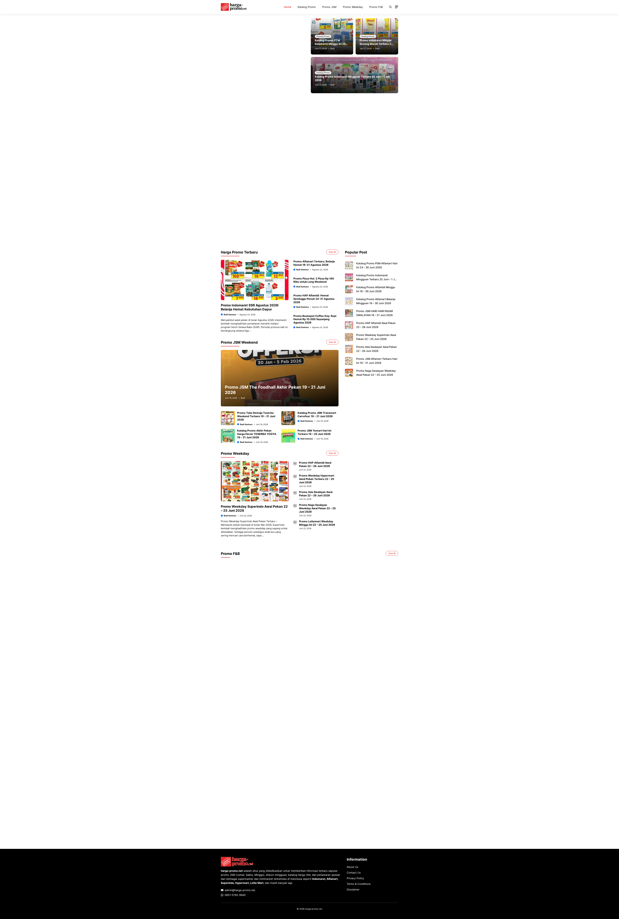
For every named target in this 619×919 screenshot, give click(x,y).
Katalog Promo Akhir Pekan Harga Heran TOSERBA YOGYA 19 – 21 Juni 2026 (256, 434)
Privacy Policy (355, 878)
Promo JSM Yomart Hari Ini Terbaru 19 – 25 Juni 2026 (314, 432)
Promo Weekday (353, 7)
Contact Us (354, 872)
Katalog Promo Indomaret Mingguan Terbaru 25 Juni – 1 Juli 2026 (377, 279)
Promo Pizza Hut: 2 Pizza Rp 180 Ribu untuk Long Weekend (313, 280)
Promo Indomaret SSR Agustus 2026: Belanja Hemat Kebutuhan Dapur (250, 307)
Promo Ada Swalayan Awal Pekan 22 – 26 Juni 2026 (315, 493)
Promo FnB (376, 7)
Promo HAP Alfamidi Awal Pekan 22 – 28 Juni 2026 (315, 464)
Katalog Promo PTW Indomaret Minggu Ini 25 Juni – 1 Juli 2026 (330, 44)
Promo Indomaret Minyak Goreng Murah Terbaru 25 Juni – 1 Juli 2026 (376, 44)
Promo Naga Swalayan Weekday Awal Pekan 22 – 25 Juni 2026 (317, 508)
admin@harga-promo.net (240, 890)
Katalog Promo (307, 7)
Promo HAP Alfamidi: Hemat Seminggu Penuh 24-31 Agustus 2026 (313, 299)
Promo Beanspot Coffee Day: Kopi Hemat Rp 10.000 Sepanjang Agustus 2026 (314, 319)
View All (332, 252)
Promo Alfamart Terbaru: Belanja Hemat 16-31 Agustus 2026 (314, 263)
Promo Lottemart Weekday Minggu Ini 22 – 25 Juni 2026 (317, 523)
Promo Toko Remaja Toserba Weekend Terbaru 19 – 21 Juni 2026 (256, 416)
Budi (332, 48)
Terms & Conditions (359, 883)
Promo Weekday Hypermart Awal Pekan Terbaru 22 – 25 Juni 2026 (316, 479)
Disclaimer (353, 889)
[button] (390, 7)
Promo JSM (329, 7)
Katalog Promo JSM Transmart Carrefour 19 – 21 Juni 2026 (317, 414)
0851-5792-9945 (235, 895)
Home (287, 7)
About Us (352, 867)
